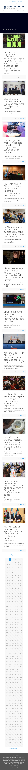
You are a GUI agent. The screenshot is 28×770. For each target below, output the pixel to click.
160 (15, 627)
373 (7, 721)
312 (21, 693)
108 (21, 604)
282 (21, 679)
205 (7, 648)
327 (13, 700)
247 (7, 666)
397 (7, 732)
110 (10, 606)
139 (7, 619)
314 (10, 695)
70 (15, 588)
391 (7, 729)
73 (7, 591)
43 (7, 578)
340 (15, 706)
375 (13, 721)
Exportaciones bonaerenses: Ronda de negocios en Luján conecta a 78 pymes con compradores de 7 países (13, 487)
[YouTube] (15, 3)
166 (15, 630)
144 (21, 619)
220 (15, 653)
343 (7, 708)
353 (18, 711)
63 (12, 585)
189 (13, 640)
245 (18, 664)
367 (7, 719)
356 (10, 713)
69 (12, 588)
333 (13, 703)
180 (21, 635)
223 (7, 656)
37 (7, 575)
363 (13, 716)
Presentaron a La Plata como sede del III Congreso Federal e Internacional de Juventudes (12, 189)
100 (15, 601)
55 (7, 583)
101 (18, 601)
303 (13, 690)
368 (10, 719)
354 (21, 711)
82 (15, 593)
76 (15, 591)
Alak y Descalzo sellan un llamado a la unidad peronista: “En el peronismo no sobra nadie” (14, 104)
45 (12, 578)
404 (10, 734)
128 (10, 614)
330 (21, 700)
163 (7, 630)
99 (12, 601)
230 (10, 659)
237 (13, 661)
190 (15, 640)
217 (7, 653)
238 (15, 661)
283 (7, 682)
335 (18, 703)
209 (18, 648)
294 (21, 685)
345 (13, 708)
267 (13, 674)
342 (21, 706)
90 (21, 596)
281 (18, 679)
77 (18, 591)
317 (18, 695)
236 (10, 661)
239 (18, 661)
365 (18, 716)
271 (7, 677)
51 (12, 580)
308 (10, 693)
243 (13, 664)
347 (18, 708)
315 (13, 695)
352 (15, 711)
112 (15, 606)
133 (7, 617)
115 (7, 609)
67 (7, 588)
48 (21, 578)
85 (7, 596)
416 (10, 740)
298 (15, 687)
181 (7, 638)
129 (13, 614)
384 (21, 724)
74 (9, 591)
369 (13, 719)
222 (21, 653)
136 (15, 617)
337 (7, 706)
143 (18, 619)
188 (10, 640)
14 (9, 565)
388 (15, 726)
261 (13, 672)
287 (18, 682)
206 (10, 648)
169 (7, 632)
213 (13, 651)
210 (21, 648)
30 (21, 570)
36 (21, 572)
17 (18, 565)
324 (21, 698)
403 (7, 734)
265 (7, 674)
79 (7, 593)
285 (13, 682)
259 (7, 672)
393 (13, 729)
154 (15, 625)
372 (21, 719)
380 (10, 724)
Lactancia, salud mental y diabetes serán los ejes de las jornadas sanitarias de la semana (13, 146)
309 (13, 693)
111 (13, 606)
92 (9, 598)
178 (15, 635)
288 (21, 682)
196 (15, 643)
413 (18, 737)
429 (14, 745)
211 (7, 651)
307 (7, 693)
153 (13, 625)
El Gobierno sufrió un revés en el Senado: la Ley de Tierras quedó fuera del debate (14, 316)
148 (15, 622)
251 (18, 666)
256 (15, 669)
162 (21, 627)
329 (18, 700)
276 (21, 677)
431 (19, 745)
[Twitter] (13, 3)
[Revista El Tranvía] (14, 7)
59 (18, 583)
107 (18, 604)
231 (13, 659)
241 (7, 664)
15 (12, 565)
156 (21, 625)
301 (7, 690)
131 (18, 614)
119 (18, 609)
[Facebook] (11, 3)
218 (10, 653)
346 (15, 708)
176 (10, 635)
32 (9, 572)
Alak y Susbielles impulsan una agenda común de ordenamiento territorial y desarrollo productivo (13, 533)
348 (21, 708)
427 (8, 745)
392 (10, 729)
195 (13, 643)
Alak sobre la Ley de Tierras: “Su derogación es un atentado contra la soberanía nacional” (14, 357)
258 (21, 669)
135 (13, 617)
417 (13, 740)
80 (9, 593)
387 (13, 726)
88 (15, 596)
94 (15, 598)
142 (15, 619)
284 (10, 682)
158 (10, 627)
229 (7, 659)
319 (7, 698)
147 (13, 622)
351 (13, 711)
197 (18, 643)
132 (21, 614)
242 (10, 664)
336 (21, 703)
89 (18, 596)
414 (21, 737)
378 (21, 721)
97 (7, 601)
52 (15, 580)
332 (10, 703)
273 (13, 677)
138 (21, 617)
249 (13, 666)
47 (18, 578)
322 (15, 698)
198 (21, 643)
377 (18, 721)
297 (13, 687)
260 (10, 672)
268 (15, 674)
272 (10, 677)
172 (15, 632)
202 (15, 646)
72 (21, 588)
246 (21, 664)
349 (7, 711)
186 (21, 638)
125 (18, 612)
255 (13, 669)
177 (13, 635)
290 (10, 685)
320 (10, 698)
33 (12, 572)
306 (21, 690)
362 (10, 716)
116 (10, 609)
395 (18, 729)
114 (21, 606)
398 (10, 732)
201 (13, 646)
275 (18, 677)
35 (18, 572)
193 (7, 643)
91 (7, 598)
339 (13, 706)
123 (13, 612)
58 (15, 583)
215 (18, 651)
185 (18, 638)
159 (13, 627)
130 (15, 614)
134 (10, 617)
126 (21, 612)
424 (15, 742)
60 (21, 583)
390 (21, 726)
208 (15, 648)
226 (15, 656)
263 (18, 672)
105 (13, 604)
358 (15, 713)
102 (21, 601)
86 (9, 596)
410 (10, 737)
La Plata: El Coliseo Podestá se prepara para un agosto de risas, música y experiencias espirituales (14, 399)
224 (10, 656)
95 (18, 598)
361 (7, 716)
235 (7, 661)
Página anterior (15, 555)
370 (15, 719)
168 (21, 630)
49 (7, 580)
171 (13, 632)
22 (15, 567)
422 (10, 742)
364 (15, 716)
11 (18, 562)
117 (13, 609)
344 (10, 708)
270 (21, 674)
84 (21, 593)
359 (18, 713)
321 (13, 698)
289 (7, 685)
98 (9, 601)
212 (10, 651)
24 (21, 567)
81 (12, 593)
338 (10, 706)
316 (15, 695)
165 (13, 630)
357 (13, 713)
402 (21, 732)
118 (15, 609)
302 (10, 690)
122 (10, 612)
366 (21, 716)
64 (15, 585)
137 (18, 617)
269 (18, 674)
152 (10, 625)
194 (10, 643)
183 (13, 638)
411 (13, 737)
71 (18, 588)
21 (12, 567)
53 (18, 580)
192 (21, 640)
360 (21, 713)
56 (9, 583)
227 (18, 656)
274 (15, 677)
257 (18, 669)
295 (7, 687)
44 (9, 578)
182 (10, 638)
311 (18, 693)
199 (7, 646)
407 (18, 734)
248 (10, 666)
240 (21, 661)
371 (18, 719)
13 (7, 565)
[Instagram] (17, 3)
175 (7, 635)
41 (18, 575)
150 (21, 622)
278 (10, 679)
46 (15, 578)
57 (12, 583)
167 (18, 630)
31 (7, 572)
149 (18, 622)
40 (15, 575)
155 (18, 625)
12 (21, 562)
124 (15, 612)
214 (15, 651)
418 (15, 740)
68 (9, 588)
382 (15, 724)
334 (15, 703)
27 (12, 570)
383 (18, 724)
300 (21, 687)
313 (7, 695)
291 (13, 685)
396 (21, 729)
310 (15, 693)
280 (15, 679)
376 (15, 721)
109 (7, 606)
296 (10, 687)
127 (7, 614)
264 (21, 672)
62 (9, 585)
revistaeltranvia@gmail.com (15, 1)
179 (18, 635)
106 (15, 604)
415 (7, 740)
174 (21, 632)
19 (7, 567)
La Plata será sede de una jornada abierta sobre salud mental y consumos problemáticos (14, 232)
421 (7, 742)
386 (10, 726)
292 (15, 685)
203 (18, 646)
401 (18, 732)
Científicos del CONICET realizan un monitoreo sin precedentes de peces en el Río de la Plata (13, 443)
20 (9, 567)
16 (15, 565)
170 (10, 632)
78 (21, 591)
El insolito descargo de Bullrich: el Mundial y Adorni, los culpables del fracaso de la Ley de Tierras (14, 274)
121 (7, 612)
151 (7, 625)
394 (15, 729)
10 (15, 562)
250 (15, 666)
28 (15, 570)
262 (15, 672)
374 (10, 721)
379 (7, 724)
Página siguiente (13, 748)
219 (13, 653)
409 (7, 737)
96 (21, 598)
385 (7, 726)
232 (15, 659)
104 (10, 604)
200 (10, 646)
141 (13, 619)
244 (15, 664)
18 (21, 565)
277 (7, 679)
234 (21, 659)
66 (21, 585)
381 (13, 724)
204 (21, 646)
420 (21, 740)
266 (10, 674)
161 (18, 627)
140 (10, 619)
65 (18, 585)
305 (18, 690)
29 (18, 570)
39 (12, 575)
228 (21, 656)
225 (13, 656)
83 (18, 593)
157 (7, 627)
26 (9, 570)
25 (7, 570)
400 (15, 732)
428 (11, 745)
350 (10, 711)
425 (18, 742)
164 (10, 630)
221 (18, 653)
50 (9, 580)
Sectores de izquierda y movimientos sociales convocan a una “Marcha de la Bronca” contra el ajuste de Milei (14, 58)
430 (17, 745)
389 (18, 726)
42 (21, 575)
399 (13, 732)
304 (15, 690)
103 (7, 604)
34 (15, 572)
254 (10, 669)
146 (10, 622)
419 (18, 740)
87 (12, 596)
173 (18, 632)
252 (21, 666)
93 (12, 598)
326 (10, 700)
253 (7, 669)
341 (18, 706)
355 (7, 713)
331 (7, 703)
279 (13, 679)
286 (15, 682)
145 (7, 622)
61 (7, 585)
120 (21, 609)
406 (15, 734)
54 (21, 580)
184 (15, 638)
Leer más (22, 77)
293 (18, 685)
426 (21, 742)
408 (21, 734)
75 (12, 591)
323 (18, 698)
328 (15, 700)
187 (7, 640)
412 (15, 737)
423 (13, 742)
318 (21, 695)
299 (18, 687)
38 (9, 575)
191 (18, 640)
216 (21, 651)
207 (13, 648)
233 (18, 659)
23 (18, 567)
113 (18, 606)
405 (13, 734)
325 (7, 700)
